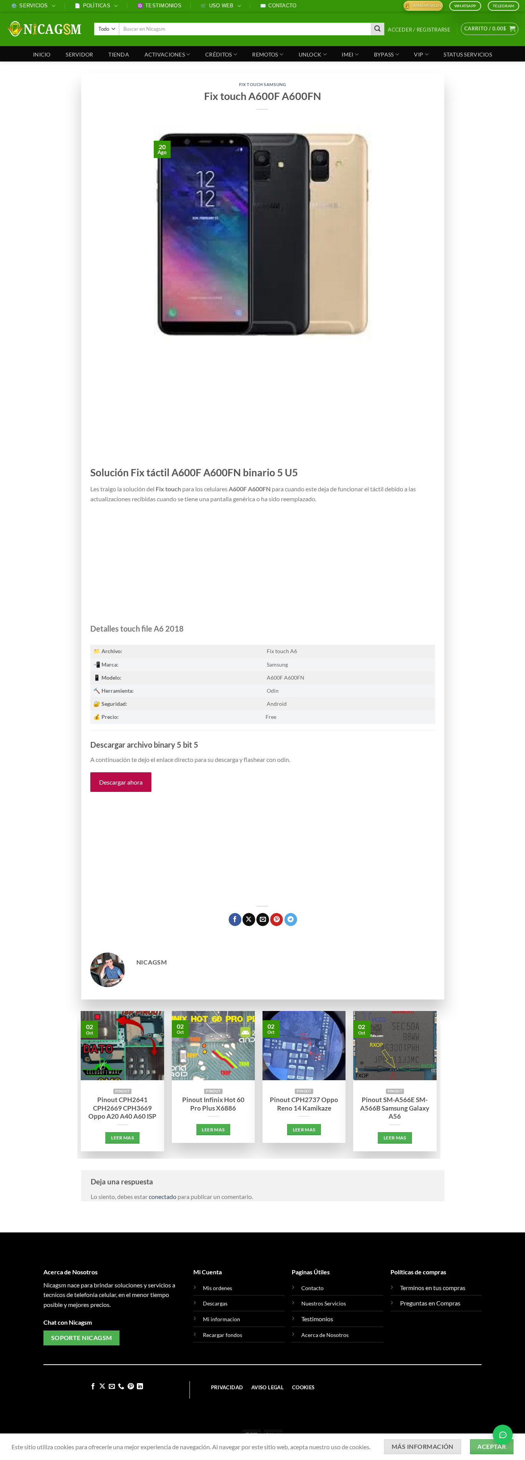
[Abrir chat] (503, 1435)
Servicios (29, 5)
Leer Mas (122, 1137)
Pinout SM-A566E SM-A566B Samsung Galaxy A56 (394, 1108)
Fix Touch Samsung (262, 84)
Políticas (92, 5)
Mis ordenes (217, 1288)
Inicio (42, 55)
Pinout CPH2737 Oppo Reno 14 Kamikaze (304, 1104)
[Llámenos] (121, 1386)
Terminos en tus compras (432, 1287)
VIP (418, 54)
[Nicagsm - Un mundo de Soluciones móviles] (44, 29)
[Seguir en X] (102, 1386)
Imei (347, 54)
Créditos (218, 54)
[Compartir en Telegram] (290, 919)
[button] (419, 30)
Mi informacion (221, 1319)
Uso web (217, 5)
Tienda (118, 55)
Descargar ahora (121, 782)
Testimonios (159, 5)
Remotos (265, 54)
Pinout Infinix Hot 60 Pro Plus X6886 (213, 1104)
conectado (162, 1196)
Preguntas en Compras (430, 1303)
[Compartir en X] (249, 919)
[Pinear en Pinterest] (276, 919)
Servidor (79, 55)
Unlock (310, 54)
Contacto (278, 5)
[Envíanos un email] (112, 1386)
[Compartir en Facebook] (235, 919)
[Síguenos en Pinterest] (131, 1386)
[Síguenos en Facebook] (93, 1386)
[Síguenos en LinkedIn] (140, 1386)
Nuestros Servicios (323, 1303)
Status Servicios (468, 55)
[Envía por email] (262, 919)
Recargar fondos (222, 1335)
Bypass (384, 54)
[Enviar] (377, 29)
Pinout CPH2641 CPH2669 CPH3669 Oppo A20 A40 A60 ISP (122, 1108)
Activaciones (165, 54)
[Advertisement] (262, 409)
